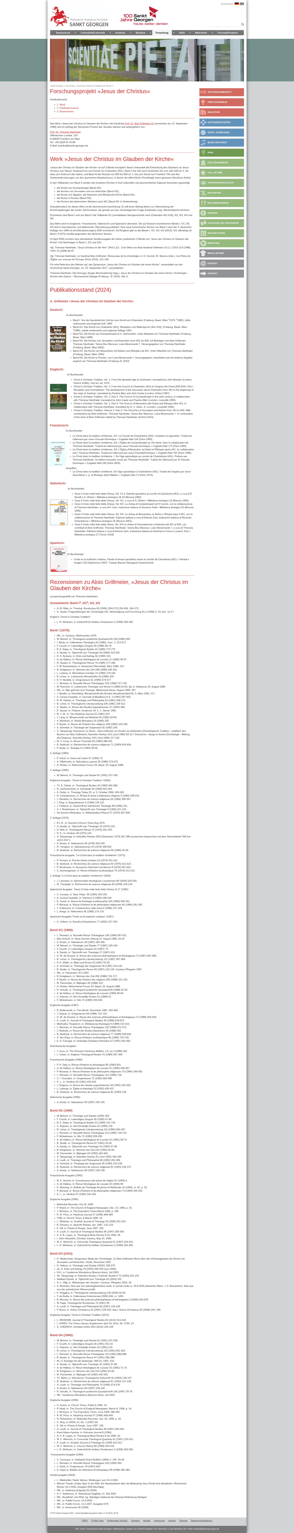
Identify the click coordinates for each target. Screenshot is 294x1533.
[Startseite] (79, 16)
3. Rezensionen (65, 111)
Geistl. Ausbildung (219, 132)
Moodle (146, 1520)
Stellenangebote (218, 162)
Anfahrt (212, 273)
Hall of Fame (215, 172)
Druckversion (227, 4)
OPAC (85, 1520)
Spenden (213, 213)
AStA (182, 32)
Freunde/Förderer (228, 32)
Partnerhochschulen (221, 183)
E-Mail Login (97, 1520)
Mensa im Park (216, 253)
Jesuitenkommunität (220, 92)
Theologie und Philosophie (223, 223)
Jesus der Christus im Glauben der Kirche (94, 86)
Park (210, 152)
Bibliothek (201, 32)
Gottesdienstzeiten (219, 122)
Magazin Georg (216, 233)
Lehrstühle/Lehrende (93, 32)
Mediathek (214, 243)
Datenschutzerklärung (201, 1520)
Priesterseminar (217, 102)
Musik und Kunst (217, 142)
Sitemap (183, 1520)
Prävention (214, 193)
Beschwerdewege (218, 203)
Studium (140, 32)
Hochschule (63, 32)
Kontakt (212, 263)
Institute (120, 32)
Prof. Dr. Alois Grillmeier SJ (139, 123)
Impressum (159, 1520)
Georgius (135, 1520)
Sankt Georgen (56, 86)
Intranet (172, 1520)
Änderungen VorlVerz (117, 1520)
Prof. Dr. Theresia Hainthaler (65, 132)
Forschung (162, 32)
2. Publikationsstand (67, 108)
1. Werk (61, 104)
